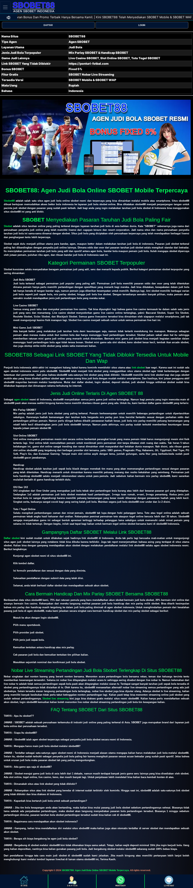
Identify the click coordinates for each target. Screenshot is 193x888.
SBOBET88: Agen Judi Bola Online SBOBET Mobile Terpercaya (95, 870)
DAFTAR (48, 25)
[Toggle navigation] (5, 7)
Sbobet (8, 226)
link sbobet (138, 367)
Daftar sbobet (12, 538)
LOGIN (141, 25)
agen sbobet (21, 399)
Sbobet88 (9, 200)
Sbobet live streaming (55, 698)
